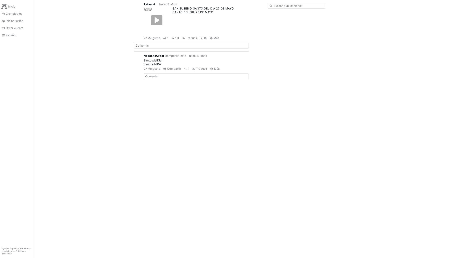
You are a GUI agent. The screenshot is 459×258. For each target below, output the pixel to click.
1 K (177, 38)
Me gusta (154, 38)
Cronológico (14, 13)
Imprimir (14, 248)
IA (205, 38)
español (11, 35)
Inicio (11, 6)
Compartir (174, 68)
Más (216, 38)
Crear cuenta (14, 28)
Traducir (191, 38)
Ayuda (5, 248)
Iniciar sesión (14, 21)
